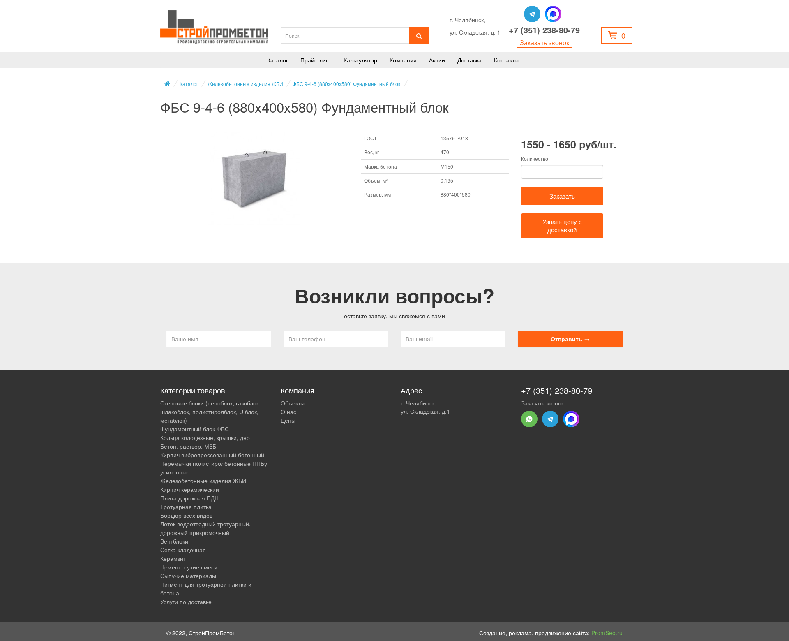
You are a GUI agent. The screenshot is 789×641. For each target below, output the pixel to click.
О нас (288, 411)
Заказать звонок (544, 42)
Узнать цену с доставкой (562, 225)
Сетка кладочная (183, 550)
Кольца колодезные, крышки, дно (205, 437)
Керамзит (173, 558)
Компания (403, 60)
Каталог (277, 60)
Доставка (469, 60)
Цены (288, 420)
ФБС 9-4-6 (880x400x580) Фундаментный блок (346, 83)
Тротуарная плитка (186, 506)
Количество (534, 158)
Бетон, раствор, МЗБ (188, 446)
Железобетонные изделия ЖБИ (245, 83)
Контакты (506, 60)
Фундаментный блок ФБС (194, 429)
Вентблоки (174, 541)
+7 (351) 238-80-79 (544, 30)
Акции (437, 60)
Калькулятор (360, 60)
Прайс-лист (315, 60)
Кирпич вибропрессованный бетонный (212, 455)
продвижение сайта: (579, 633)
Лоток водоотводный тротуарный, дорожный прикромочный (205, 528)
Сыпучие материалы (188, 576)
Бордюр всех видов (186, 515)
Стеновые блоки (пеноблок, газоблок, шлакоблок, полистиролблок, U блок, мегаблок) (210, 411)
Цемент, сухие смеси (188, 567)
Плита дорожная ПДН (189, 498)
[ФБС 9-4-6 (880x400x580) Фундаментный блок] (254, 179)
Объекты (293, 403)
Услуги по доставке (186, 601)
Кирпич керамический (189, 489)
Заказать (562, 196)
